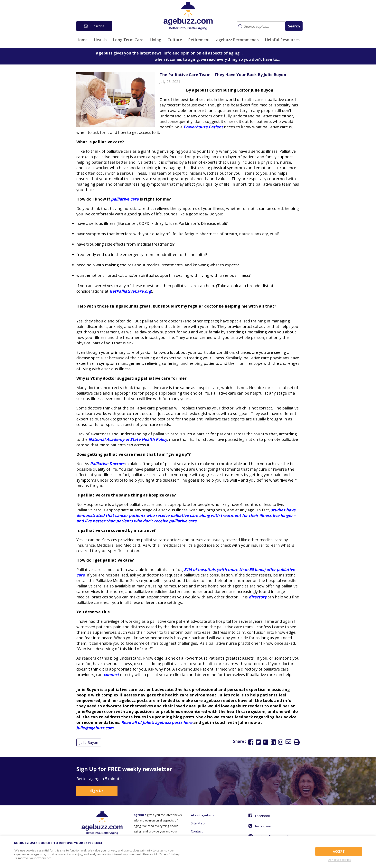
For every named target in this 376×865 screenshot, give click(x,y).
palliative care (125, 199)
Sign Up (97, 790)
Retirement (199, 39)
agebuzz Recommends (237, 39)
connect (111, 674)
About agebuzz (202, 815)
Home (82, 39)
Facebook (262, 815)
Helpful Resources (282, 39)
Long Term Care (128, 39)
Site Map (198, 823)
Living (155, 39)
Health (100, 39)
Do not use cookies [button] (339, 859)
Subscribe (97, 26)
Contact (197, 831)
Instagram (263, 826)
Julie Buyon (89, 742)
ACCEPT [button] (339, 851)
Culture (174, 39)
